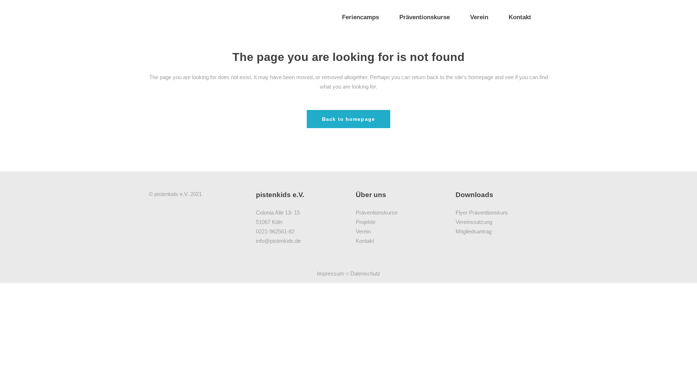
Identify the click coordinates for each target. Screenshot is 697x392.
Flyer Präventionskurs (482, 212)
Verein (363, 231)
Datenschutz (365, 273)
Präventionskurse (377, 212)
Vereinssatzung (474, 222)
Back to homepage (348, 119)
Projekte (365, 222)
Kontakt (365, 241)
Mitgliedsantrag (474, 231)
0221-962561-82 (275, 231)
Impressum (330, 273)
